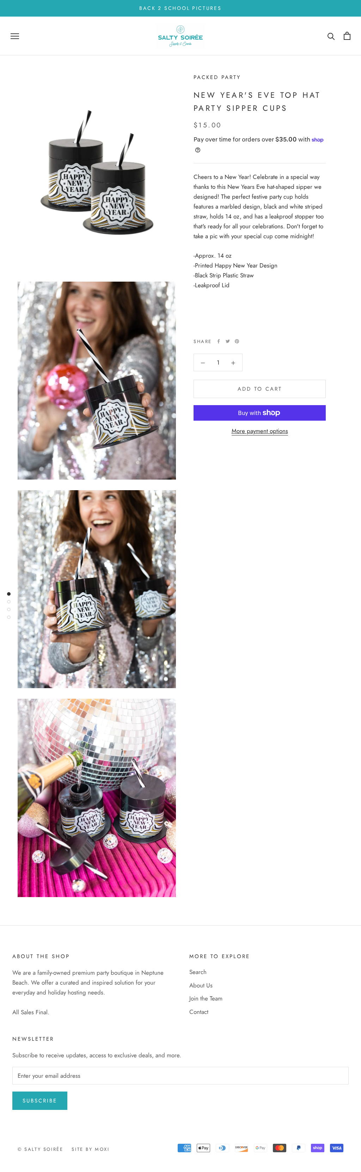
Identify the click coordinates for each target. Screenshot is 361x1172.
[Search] (331, 36)
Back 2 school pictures (180, 8)
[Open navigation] (15, 36)
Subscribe (40, 1101)
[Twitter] (228, 341)
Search (198, 972)
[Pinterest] (237, 341)
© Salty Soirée (40, 1149)
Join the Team (205, 998)
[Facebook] (218, 341)
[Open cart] (347, 36)
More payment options (260, 431)
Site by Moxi (90, 1149)
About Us (201, 985)
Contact (198, 1012)
